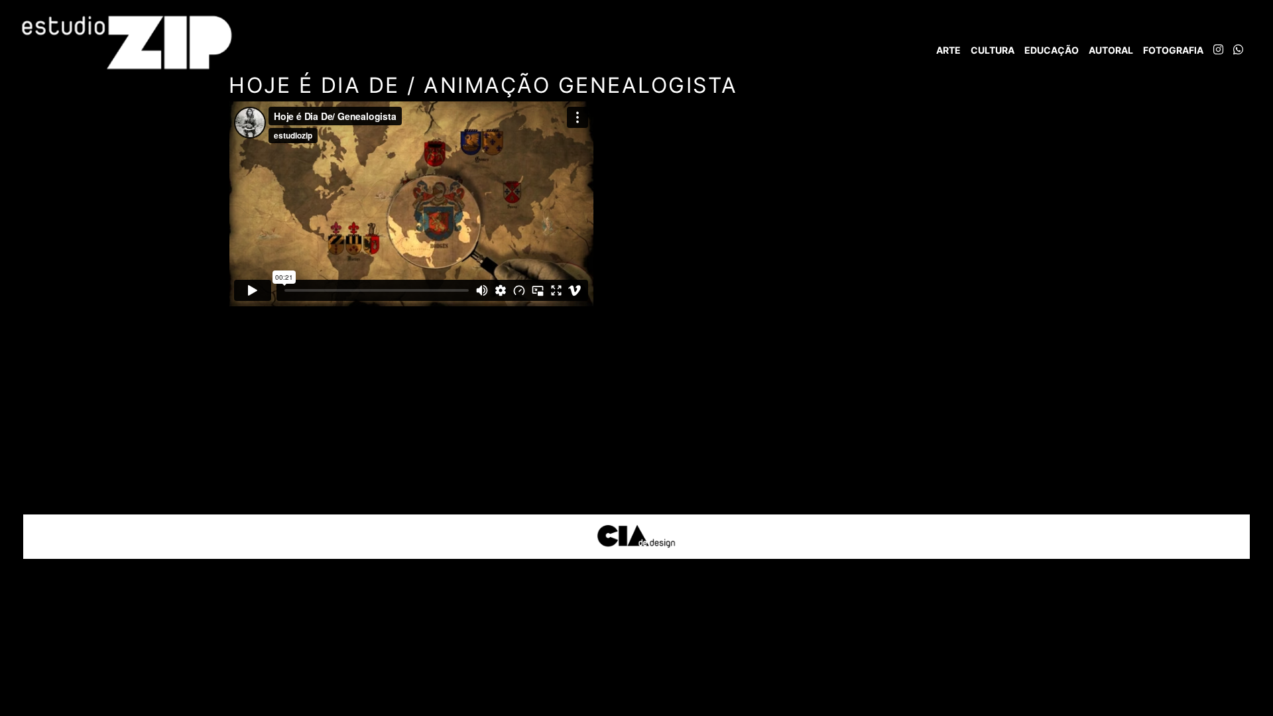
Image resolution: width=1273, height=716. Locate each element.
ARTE (948, 50)
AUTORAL (1111, 50)
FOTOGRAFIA (1173, 50)
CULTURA (992, 50)
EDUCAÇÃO (1051, 50)
